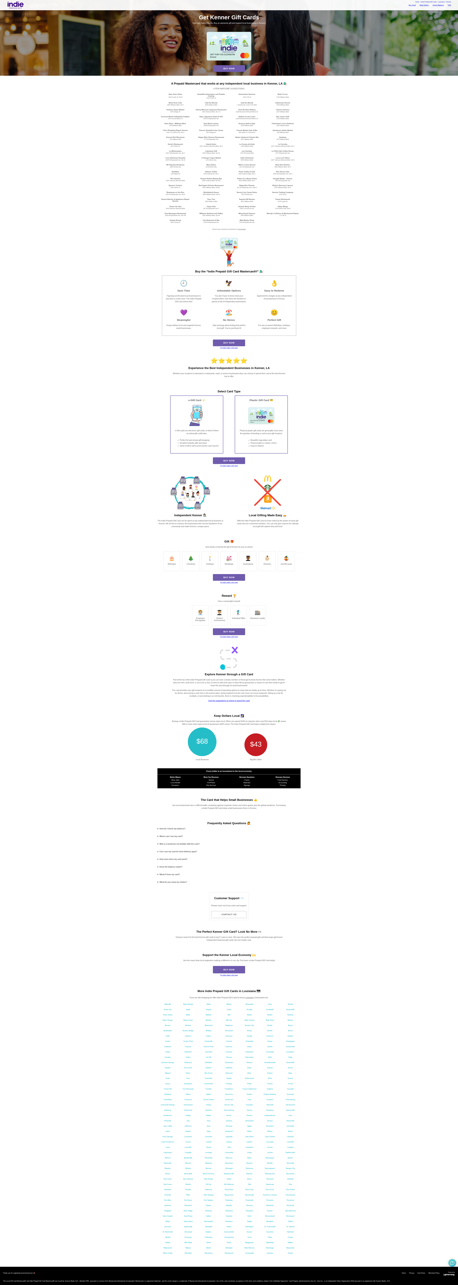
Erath (168, 1078)
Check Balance (438, 5)
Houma (249, 1115)
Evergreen (188, 1084)
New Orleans (188, 1179)
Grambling (168, 1099)
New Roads (208, 1179)
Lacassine (188, 1137)
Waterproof (168, 1248)
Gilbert (188, 1094)
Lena (168, 1147)
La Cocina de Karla (247, 144)
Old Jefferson (229, 1184)
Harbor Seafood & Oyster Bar (247, 137)
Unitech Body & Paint (247, 206)
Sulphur (208, 1232)
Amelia (290, 1004)
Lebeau (229, 1142)
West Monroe (249, 1248)
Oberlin (188, 1184)
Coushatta (270, 1052)
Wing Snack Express (247, 213)
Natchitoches (270, 1174)
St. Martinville (168, 1232)
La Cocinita (282, 144)
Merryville (290, 1163)
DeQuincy (188, 1062)
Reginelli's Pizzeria (247, 185)
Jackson (229, 1121)
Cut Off (208, 1057)
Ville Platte (188, 1242)
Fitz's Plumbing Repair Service (175, 130)
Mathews (208, 1163)
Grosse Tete (229, 1105)
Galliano (270, 1089)
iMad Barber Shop (247, 220)
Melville (270, 1163)
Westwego (270, 1248)
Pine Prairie (290, 1189)
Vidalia (167, 1242)
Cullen (188, 1057)
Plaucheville (249, 1195)
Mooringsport (270, 1168)
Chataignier (290, 1041)
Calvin (208, 1036)
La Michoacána (175, 151)
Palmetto (167, 1189)
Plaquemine (228, 1195)
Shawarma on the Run (175, 192)
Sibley (167, 1221)
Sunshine (269, 1232)
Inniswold (167, 1121)
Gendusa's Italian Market (283, 130)
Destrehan (229, 1062)
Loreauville (229, 1152)
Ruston (270, 1211)
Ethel (270, 1078)
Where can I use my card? (171, 836)
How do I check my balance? (172, 829)
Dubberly (229, 1068)
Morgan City (290, 1168)
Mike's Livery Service (246, 165)
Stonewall (188, 1232)
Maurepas (229, 1163)
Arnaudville (290, 1009)
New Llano (168, 1179)
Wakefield (269, 1242)
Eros (188, 1078)
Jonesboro (270, 1126)
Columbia (208, 1052)
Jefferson (188, 1126)
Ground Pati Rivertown (175, 137)
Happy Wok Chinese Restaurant (211, 137)
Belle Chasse (249, 1020)
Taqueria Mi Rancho (247, 199)
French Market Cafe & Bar (247, 130)
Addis (208, 1004)
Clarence (229, 1047)
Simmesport (208, 1221)
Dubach (208, 1068)
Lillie (229, 1147)
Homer (229, 1115)
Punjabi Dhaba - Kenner (282, 179)
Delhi (270, 1057)
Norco (249, 1179)
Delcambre (249, 1057)
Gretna (208, 1105)
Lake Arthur (249, 1137)
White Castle (167, 1253)
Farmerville (208, 1084)
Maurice (249, 1163)
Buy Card (412, 5)
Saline (208, 1216)
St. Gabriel (290, 1227)
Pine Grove (270, 1189)
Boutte (269, 1025)
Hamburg (167, 1110)
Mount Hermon (208, 1174)
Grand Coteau (208, 1099)
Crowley (168, 1057)
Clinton (270, 1047)
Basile (249, 1015)
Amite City (168, 1009)
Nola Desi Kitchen (282, 165)
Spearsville (188, 1227)
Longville (188, 1152)
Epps (290, 1073)
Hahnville (269, 1105)
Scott (249, 1216)
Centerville (209, 1041)
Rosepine (249, 1211)
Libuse (208, 1147)
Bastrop (290, 1015)
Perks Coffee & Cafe (247, 172)
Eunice (290, 1078)
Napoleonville (229, 1174)
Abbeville (167, 1004)
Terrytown (188, 1237)
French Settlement (249, 1089)
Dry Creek (188, 1068)
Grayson (270, 1099)
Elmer (188, 1073)
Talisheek (290, 1232)
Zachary (270, 1253)
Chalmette (249, 1041)
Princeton (269, 1200)
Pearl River (229, 1189)
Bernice (168, 1025)
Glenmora (229, 1094)
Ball (229, 1015)
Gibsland (167, 1094)
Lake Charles (270, 1137)
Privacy (411, 1273)
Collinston (188, 1052)
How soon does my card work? (173, 859)
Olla (249, 1184)
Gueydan (249, 1105)
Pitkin (188, 1195)
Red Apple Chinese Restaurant (211, 185)
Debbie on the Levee (247, 117)
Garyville (290, 1089)
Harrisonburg (229, 1110)
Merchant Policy (434, 1273)
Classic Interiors (282, 110)
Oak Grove (168, 1184)
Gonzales (290, 1094)
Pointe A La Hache (270, 1195)
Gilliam (208, 1094)
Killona (269, 1131)
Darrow (229, 1057)
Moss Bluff (188, 1174)
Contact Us (229, 914)
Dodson (249, 1062)
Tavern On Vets (175, 206)
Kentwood (229, 1131)
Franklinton (229, 1089)
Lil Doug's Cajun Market (211, 158)
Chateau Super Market (175, 110)
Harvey (249, 1110)
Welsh (208, 1248)
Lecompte (270, 1142)
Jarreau (270, 1121)
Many (249, 1158)
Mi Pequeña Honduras (175, 165)
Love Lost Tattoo (283, 158)
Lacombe (208, 1137)
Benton (290, 1020)
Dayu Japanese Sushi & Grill (211, 117)
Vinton (208, 1242)
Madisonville (290, 1152)
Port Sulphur (208, 1200)
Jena (208, 1126)
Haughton (270, 1110)
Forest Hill (168, 1089)
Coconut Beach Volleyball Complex (175, 117)
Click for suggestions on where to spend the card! (229, 701)
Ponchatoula (290, 1195)
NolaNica (175, 172)
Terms (404, 1273)
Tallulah (168, 1237)
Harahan (208, 1110)
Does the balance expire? (170, 867)
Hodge (188, 1115)
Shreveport (290, 1216)
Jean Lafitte (167, 1126)
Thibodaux (209, 1237)
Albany (229, 1004)
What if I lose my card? (169, 874)
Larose (188, 1142)
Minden (188, 1168)
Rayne (208, 1205)
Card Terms (421, 1273)
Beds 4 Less (283, 94)
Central (229, 1041)
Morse (167, 1174)
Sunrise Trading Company (282, 192)
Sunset (249, 1232)
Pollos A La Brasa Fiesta (247, 179)
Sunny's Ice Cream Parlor (247, 192)
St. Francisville (269, 1227)
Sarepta (229, 1216)
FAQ (449, 5)
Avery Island (167, 1015)
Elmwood (229, 1073)
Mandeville (188, 1158)
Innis (290, 1115)
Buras (290, 1031)
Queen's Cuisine (175, 185)
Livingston (249, 1147)
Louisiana (249, 998)
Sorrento (167, 1227)
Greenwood (188, 1105)
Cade (168, 1036)
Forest (290, 1084)
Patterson (208, 1189)
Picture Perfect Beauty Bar (211, 179)
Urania (290, 1237)
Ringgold (167, 1211)
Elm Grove (209, 1073)
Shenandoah (270, 1216)
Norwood (269, 1179)
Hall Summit (290, 1105)
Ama (270, 1004)
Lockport (290, 1147)
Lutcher (270, 1152)
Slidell (290, 1221)
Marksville (167, 1163)
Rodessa (208, 1211)
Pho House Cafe (282, 172)
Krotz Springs (168, 1137)
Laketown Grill (211, 151)
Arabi (229, 1009)
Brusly (249, 1031)
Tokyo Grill (211, 206)
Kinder (290, 1131)
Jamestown (249, 1121)
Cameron (228, 1036)
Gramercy (188, 1099)
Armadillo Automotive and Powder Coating (211, 95)
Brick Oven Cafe (175, 103)
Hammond (188, 1110)
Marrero (188, 1163)
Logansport (167, 1152)
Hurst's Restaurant (175, 144)
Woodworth (229, 1253)
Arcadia (249, 1009)
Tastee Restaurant (282, 199)
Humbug (282, 137)
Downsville (290, 1062)
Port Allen (167, 1200)
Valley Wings (283, 206)
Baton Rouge (168, 1020)
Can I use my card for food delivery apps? (178, 852)
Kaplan (188, 1131)
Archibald (269, 1009)
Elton (249, 1073)
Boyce (290, 1025)
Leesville (290, 1142)
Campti (249, 1036)
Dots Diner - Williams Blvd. (175, 123)
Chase (269, 1041)
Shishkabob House (211, 192)
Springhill (208, 1227)
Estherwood (249, 1078)
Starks (229, 1227)
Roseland (229, 1211)
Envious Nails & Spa (247, 123)
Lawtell (208, 1142)
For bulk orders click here (229, 348)
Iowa (208, 1121)
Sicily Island (188, 1221)
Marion (290, 1158)
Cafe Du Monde (211, 103)
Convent (229, 1052)
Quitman (167, 1205)
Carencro (269, 1036)
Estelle (229, 1078)
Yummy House (175, 220)
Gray (249, 1099)
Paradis (188, 1189)
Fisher (249, 1084)
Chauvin (188, 1047)
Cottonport (249, 1052)
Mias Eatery (211, 165)
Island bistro (211, 144)
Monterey (249, 1168)
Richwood (290, 1205)
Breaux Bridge (188, 1031)
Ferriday (229, 1084)
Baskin (269, 1015)
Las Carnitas (247, 151)
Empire (270, 1073)
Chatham (167, 1047)
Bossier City (249, 1025)
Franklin (209, 1089)
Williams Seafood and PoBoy (211, 213)
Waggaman (249, 1242)
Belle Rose (270, 1020)
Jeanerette (290, 1121)
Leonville (188, 1147)
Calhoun (188, 1036)
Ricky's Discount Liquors (282, 185)
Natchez (249, 1174)
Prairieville (249, 1200)
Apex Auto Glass (175, 94)
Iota (188, 1121)
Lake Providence (167, 1142)
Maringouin (270, 1158)
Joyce (167, 1131)
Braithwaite (168, 1031)
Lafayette (228, 1137)
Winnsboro (209, 1253)
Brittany (208, 1031)
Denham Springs (167, 1062)
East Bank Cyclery (211, 123)
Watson (188, 1248)
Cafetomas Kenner (282, 103)
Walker (290, 1242)
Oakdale (290, 1179)
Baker (188, 1015)
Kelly (208, 1131)
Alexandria (249, 1004)
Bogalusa (228, 1025)
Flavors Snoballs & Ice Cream (211, 130)
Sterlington (249, 1227)
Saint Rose (188, 1216)
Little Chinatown (247, 158)
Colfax (167, 1052)
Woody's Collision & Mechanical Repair (283, 213)
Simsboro (229, 1221)
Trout (249, 1237)
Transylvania (229, 1237)
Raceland (188, 1205)
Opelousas (270, 1184)
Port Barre (188, 1200)
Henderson (168, 1115)
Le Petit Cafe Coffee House (283, 151)
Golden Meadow (270, 1094)
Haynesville (290, 1110)
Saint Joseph (168, 1216)
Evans (167, 1084)
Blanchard (208, 1025)
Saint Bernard (290, 1211)
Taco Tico (211, 199)
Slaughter (269, 1221)
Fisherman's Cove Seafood (283, 123)
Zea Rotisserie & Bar (211, 220)
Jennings (229, 1126)
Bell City (229, 1020)
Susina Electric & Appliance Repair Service (175, 200)
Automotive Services (247, 94)
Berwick (188, 1025)
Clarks (249, 1047)
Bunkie (269, 1031)
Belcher (208, 1020)
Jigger (249, 1126)
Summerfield (229, 1232)
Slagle (249, 1221)
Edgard (167, 1073)
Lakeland (290, 1137)
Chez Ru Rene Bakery (247, 110)
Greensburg (290, 1099)
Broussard (229, 1031)
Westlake (229, 1248)
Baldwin (208, 1015)
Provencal (290, 1200)
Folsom (270, 1084)
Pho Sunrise (175, 179)
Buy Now (228, 68)
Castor (167, 1041)
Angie (188, 1009)
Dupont (270, 1068)
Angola (208, 1009)
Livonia (270, 1147)
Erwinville (208, 1078)
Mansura (229, 1158)
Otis (290, 1184)
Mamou (168, 1158)
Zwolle (290, 1253)
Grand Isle (229, 1099)
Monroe (208, 1168)
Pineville (168, 1195)
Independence (269, 1115)
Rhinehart (270, 1205)
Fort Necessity (188, 1089)
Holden (208, 1115)
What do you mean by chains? (173, 882)
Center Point (188, 1041)
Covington (290, 1052)
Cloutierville (290, 1047)
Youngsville (249, 1253)
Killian (249, 1131)
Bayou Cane (188, 1020)
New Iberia (290, 1174)
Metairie (168, 1168)
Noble (229, 1179)
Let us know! (241, 229)
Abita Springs (188, 1004)
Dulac (249, 1068)
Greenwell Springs (168, 1105)
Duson (290, 1068)
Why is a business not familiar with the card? (179, 844)
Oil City (208, 1184)
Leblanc (249, 1142)
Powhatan (229, 1200)
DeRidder (208, 1062)
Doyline (167, 1068)
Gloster (249, 1094)
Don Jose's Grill (282, 117)
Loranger (208, 1152)
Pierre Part (249, 1189)
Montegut (229, 1168)
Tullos (270, 1237)
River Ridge (188, 1211)
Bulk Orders (424, 5)
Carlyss (290, 1036)
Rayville (229, 1205)
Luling (249, 1152)
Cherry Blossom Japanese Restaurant (211, 110)
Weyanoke (290, 1248)
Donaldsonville (269, 1062)
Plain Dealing (208, 1195)
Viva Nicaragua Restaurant (175, 213)
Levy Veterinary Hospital (175, 158)
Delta (290, 1057)
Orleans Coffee (211, 172)
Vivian (229, 1242)
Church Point (208, 1047)
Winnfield (188, 1253)
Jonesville (290, 1126)
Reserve (249, 1205)
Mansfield (208, 1158)
